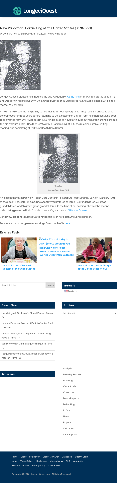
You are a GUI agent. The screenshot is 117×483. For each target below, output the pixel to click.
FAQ (68, 461)
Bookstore (42, 461)
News (51, 33)
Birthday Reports (72, 374)
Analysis (67, 368)
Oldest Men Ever (51, 457)
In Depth (67, 410)
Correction (69, 392)
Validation (60, 33)
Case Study (69, 386)
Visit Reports (70, 434)
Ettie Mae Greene (77, 210)
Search (50, 285)
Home (15, 457)
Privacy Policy (38, 465)
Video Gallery (26, 461)
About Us (78, 461)
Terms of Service (20, 465)
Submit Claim (81, 457)
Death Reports (71, 398)
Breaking (68, 380)
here (67, 223)
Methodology (56, 461)
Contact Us (54, 465)
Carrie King (73, 96)
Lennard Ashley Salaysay (17, 33)
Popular (67, 422)
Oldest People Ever (30, 457)
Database (67, 457)
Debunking (69, 404)
